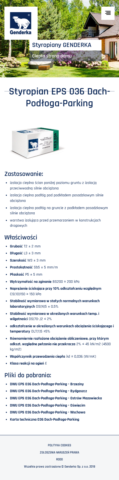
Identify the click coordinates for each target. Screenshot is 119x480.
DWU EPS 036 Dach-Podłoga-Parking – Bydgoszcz (48, 391)
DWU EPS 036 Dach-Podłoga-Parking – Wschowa (47, 412)
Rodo (59, 459)
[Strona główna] (21, 23)
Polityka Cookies (59, 445)
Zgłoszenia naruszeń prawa (59, 453)
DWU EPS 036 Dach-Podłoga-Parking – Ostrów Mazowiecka (56, 398)
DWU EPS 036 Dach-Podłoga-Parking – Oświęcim (47, 405)
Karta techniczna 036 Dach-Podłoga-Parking (44, 419)
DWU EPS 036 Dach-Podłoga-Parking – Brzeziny (47, 384)
